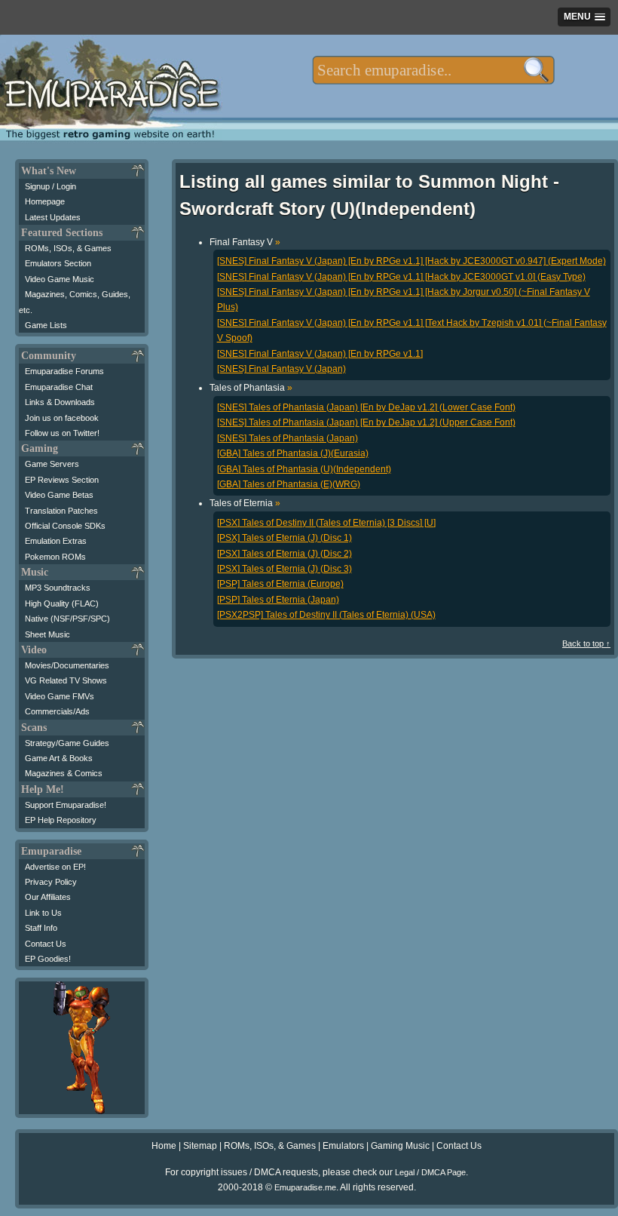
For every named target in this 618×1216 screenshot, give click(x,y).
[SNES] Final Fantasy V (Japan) (281, 369)
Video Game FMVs (59, 696)
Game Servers (52, 463)
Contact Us (45, 943)
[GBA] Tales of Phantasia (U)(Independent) (304, 469)
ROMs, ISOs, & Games (68, 248)
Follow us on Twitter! (62, 433)
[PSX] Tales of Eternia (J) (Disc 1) (284, 538)
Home (163, 1146)
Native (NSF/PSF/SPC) (67, 618)
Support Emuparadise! (65, 804)
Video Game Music (59, 279)
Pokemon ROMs (55, 556)
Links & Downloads (60, 402)
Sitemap (200, 1146)
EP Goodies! (48, 958)
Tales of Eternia (245, 503)
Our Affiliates (48, 896)
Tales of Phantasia (251, 387)
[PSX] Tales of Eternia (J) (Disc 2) (284, 553)
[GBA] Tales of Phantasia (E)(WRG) (288, 484)
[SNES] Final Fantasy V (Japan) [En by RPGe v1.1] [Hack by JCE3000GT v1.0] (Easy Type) (401, 277)
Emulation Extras (56, 540)
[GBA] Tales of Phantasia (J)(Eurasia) (293, 453)
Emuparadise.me (305, 1187)
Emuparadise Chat (59, 387)
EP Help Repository (60, 819)
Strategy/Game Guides (67, 743)
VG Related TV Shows (66, 680)
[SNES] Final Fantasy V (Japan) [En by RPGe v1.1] (320, 354)
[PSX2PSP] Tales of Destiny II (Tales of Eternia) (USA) (326, 615)
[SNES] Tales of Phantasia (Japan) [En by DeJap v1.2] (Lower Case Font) (366, 407)
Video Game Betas (59, 494)
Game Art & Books (59, 758)
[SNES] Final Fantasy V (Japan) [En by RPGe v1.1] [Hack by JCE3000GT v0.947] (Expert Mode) (411, 261)
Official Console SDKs (65, 525)
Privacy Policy (51, 881)
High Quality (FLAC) (62, 603)
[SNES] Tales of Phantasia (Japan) (287, 438)
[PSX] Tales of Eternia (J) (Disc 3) (284, 568)
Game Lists (46, 325)
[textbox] (433, 70)
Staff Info (41, 927)
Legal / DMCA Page (430, 1172)
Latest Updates (53, 217)
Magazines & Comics (63, 773)
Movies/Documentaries (67, 665)
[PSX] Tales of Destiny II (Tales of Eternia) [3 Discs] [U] (326, 522)
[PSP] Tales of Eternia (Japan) (278, 599)
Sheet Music (47, 634)
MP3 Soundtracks (57, 587)
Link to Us (43, 912)
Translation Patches (61, 510)
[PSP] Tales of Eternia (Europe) (280, 584)
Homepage (45, 201)
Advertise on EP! (55, 866)
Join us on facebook (62, 417)
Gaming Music (400, 1146)
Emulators (343, 1146)
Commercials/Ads (57, 711)
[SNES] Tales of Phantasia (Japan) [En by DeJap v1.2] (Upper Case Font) (366, 422)
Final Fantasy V (245, 242)
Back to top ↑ (586, 643)
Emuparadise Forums (64, 371)
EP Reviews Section (62, 479)
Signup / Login (50, 186)
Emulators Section (58, 263)
